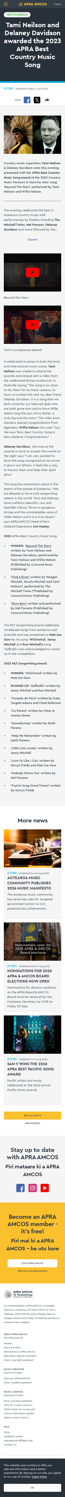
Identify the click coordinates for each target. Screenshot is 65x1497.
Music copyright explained (18, 1360)
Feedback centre (13, 1436)
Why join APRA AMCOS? (17, 1378)
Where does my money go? (19, 1409)
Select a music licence (16, 1417)
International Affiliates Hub (18, 1440)
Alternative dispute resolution (20, 1356)
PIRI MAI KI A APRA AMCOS (32, 1271)
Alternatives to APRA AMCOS (19, 1352)
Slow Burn (19, 603)
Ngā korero (32, 1123)
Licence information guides (19, 1413)
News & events (12, 1347)
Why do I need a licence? (18, 1405)
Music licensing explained (18, 1401)
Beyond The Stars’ (39, 545)
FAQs (6, 1432)
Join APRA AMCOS (32, 1263)
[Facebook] (27, 100)
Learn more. (39, 1476)
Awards (8, 1343)
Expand (32, 239)
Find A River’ (21, 577)
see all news (32, 1115)
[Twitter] (37, 100)
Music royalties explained (18, 1382)
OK (32, 1488)
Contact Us (10, 1445)
